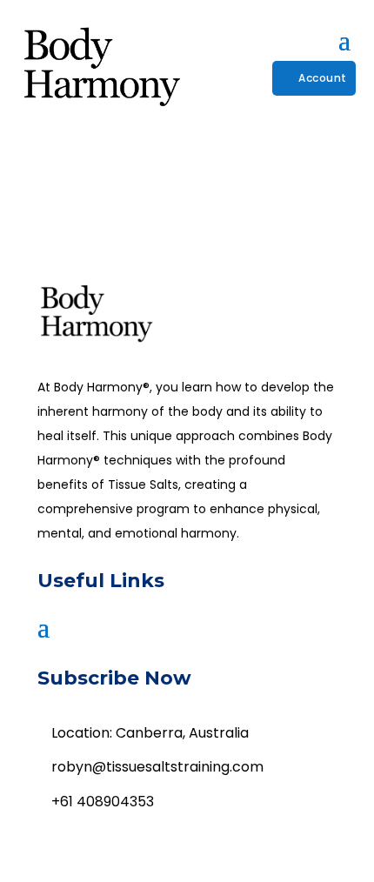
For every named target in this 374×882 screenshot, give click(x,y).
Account (322, 77)
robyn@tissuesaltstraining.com (157, 767)
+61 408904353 (102, 802)
